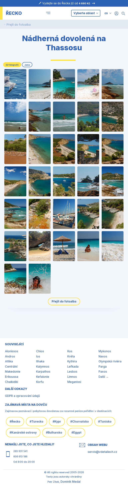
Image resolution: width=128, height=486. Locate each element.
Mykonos (104, 351)
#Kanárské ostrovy (23, 432)
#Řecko (15, 421)
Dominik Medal (70, 481)
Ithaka (40, 361)
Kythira (72, 361)
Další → (103, 376)
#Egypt (77, 432)
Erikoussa (11, 376)
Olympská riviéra (110, 361)
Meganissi (74, 382)
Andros (10, 356)
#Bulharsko (54, 432)
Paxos (102, 371)
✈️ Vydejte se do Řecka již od (64, 3)
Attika (9, 361)
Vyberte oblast (85, 13)
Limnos (72, 376)
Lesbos (72, 371)
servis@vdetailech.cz (102, 452)
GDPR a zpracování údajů (22, 396)
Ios (38, 356)
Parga (102, 366)
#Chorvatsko (79, 421)
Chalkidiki (11, 382)
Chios (40, 351)
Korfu (40, 382)
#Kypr (57, 421)
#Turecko (36, 421)
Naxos (102, 356)
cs (106, 13)
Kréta (71, 356)
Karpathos (43, 371)
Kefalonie (42, 376)
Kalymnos (42, 366)
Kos (69, 351)
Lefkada (72, 366)
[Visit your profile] (116, 13)
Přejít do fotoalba (18, 24)
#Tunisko (105, 421)
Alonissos (11, 351)
